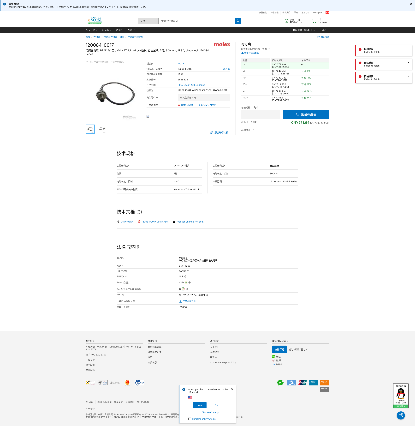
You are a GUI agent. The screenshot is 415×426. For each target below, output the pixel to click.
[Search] (238, 21)
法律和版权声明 (104, 402)
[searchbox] (196, 21)
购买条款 (118, 402)
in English (317, 12)
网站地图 (129, 402)
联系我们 (286, 12)
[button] (91, 30)
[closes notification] (411, 4)
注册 (298, 19)
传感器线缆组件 (135, 36)
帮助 (296, 12)
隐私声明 (90, 402)
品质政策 (214, 352)
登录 (292, 19)
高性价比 (263, 12)
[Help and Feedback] (401, 415)
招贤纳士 (214, 357)
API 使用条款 (143, 402)
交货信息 (152, 362)
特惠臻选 (275, 12)
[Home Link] (95, 21)
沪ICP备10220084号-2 (96, 417)
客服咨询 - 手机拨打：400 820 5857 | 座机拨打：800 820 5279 (114, 348)
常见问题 (90, 370)
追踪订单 (305, 12)
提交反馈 (90, 365)
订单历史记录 (154, 352)
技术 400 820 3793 (96, 354)
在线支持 (90, 359)
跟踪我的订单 (154, 346)
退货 (150, 357)
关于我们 (214, 346)
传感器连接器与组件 (114, 36)
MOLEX (182, 63)
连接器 (97, 36)
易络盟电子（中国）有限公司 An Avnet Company (109, 414)
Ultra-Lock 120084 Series (191, 85)
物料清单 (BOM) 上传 (304, 30)
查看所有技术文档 (207, 104)
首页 (88, 36)
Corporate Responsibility (223, 362)
